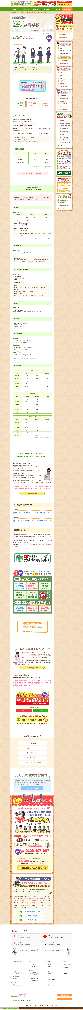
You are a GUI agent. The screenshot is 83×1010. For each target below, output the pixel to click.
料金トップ (62, 48)
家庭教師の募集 (64, 995)
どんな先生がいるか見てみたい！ (32, 758)
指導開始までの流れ (32, 920)
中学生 (61, 75)
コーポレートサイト (53, 1005)
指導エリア (15, 978)
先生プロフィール (64, 106)
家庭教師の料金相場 (65, 53)
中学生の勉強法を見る (32, 668)
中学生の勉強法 (32, 743)
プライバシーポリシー (34, 1005)
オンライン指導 (63, 86)
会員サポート (63, 101)
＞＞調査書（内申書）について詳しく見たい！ (42, 238)
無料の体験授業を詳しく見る (32, 912)
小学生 (61, 73)
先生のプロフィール (16, 984)
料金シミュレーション (32, 748)
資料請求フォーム (65, 37)
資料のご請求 (64, 999)
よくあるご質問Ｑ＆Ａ (32, 916)
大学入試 (62, 146)
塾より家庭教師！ (64, 109)
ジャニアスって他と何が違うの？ (32, 763)
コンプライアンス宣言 (44, 1005)
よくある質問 (66, 970)
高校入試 (62, 120)
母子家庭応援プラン (65, 63)
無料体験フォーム (65, 35)
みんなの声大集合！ (65, 104)
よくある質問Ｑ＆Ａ (64, 200)
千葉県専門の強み (32, 493)
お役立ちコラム (67, 964)
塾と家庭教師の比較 (32, 753)
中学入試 (62, 134)
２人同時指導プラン (65, 61)
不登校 (61, 81)
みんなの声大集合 (16, 973)
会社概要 (26, 1005)
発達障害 (62, 83)
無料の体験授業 (16, 976)
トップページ (15, 964)
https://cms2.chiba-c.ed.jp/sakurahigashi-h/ (28, 141)
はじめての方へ (63, 96)
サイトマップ (63, 208)
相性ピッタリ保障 (16, 986)
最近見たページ (10, 1008)
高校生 (61, 78)
